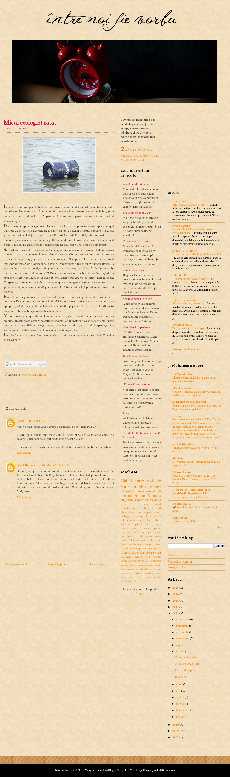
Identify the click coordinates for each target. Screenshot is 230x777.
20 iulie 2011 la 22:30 (55, 465)
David (138, 536)
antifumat (125, 524)
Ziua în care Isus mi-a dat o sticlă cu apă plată (196, 254)
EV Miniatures (181, 503)
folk (130, 512)
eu (122, 499)
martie (124, 528)
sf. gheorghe (142, 568)
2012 (175, 607)
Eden (126, 413)
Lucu (149, 520)
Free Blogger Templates (115, 770)
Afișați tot (221, 526)
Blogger (140, 593)
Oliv (148, 560)
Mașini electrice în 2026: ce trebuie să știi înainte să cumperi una (194, 379)
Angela (140, 520)
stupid (157, 504)
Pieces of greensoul (184, 300)
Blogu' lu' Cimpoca (184, 250)
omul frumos (141, 528)
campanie (144, 540)
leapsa (147, 512)
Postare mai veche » (102, 564)
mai (178, 691)
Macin (158, 520)
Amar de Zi (179, 517)
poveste (132, 552)
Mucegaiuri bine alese (186, 349)
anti (158, 508)
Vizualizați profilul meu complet (139, 157)
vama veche (135, 576)
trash (43, 374)
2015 (175, 587)
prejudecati (126, 532)
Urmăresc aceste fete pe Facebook (190, 278)
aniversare (127, 504)
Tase (159, 560)
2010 (175, 724)
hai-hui (137, 544)
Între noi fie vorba (64, 770)
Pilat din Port (181, 275)
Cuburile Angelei (185, 657)
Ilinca (158, 536)
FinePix (139, 486)
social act (155, 568)
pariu (123, 568)
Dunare (148, 536)
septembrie (182, 638)
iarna (138, 512)
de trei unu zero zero (136, 491)
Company (167, 770)
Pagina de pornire (58, 564)
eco (24, 374)
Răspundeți (24, 453)
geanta (158, 564)
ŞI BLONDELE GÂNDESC (189, 402)
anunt (131, 564)
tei (132, 572)
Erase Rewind (181, 225)
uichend (126, 495)
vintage (148, 576)
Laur (130, 560)
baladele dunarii (129, 540)
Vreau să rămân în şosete (137, 299)
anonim (124, 564)
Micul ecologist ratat (187, 663)
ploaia (124, 552)
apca (137, 564)
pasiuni (157, 548)
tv (146, 556)
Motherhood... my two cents (187, 303)
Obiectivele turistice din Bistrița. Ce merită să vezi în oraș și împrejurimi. (196, 393)
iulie (179, 651)
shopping (151, 552)
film (129, 544)
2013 (175, 600)
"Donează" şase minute (136, 384)
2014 (175, 594)
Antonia (150, 532)
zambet (157, 576)
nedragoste (127, 516)
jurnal (130, 499)
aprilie (180, 697)
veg (142, 532)
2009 (175, 731)
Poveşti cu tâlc (177, 567)
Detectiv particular (179, 555)
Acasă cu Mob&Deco (136, 184)
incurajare (148, 544)
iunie (179, 684)
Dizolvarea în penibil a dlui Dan (189, 521)
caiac (143, 564)
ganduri (139, 495)
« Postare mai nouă (15, 564)
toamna (143, 504)
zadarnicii (142, 499)
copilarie (137, 524)
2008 (175, 737)
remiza (130, 568)
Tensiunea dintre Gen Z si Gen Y (190, 204)
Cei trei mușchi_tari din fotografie (190, 497)
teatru (129, 556)
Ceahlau (157, 556)
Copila (124, 560)
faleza (150, 564)
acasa (158, 516)
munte (157, 512)
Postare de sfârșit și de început (188, 328)
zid (134, 580)
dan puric (155, 540)
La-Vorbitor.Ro (182, 374)
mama (158, 544)
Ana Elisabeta (26, 465)
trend (136, 532)
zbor (130, 580)
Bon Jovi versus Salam (136, 356)
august (180, 645)
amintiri (137, 508)
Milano (136, 560)
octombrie (182, 632)
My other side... (182, 324)
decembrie (182, 619)
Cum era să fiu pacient (136, 241)
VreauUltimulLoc (183, 444)
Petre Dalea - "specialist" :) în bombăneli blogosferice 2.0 (191, 491)
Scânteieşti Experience (136, 327)
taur (159, 552)
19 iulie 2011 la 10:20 (39, 421)
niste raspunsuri (139, 548)
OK (143, 560)
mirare (131, 520)
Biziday (177, 416)
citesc (146, 508)
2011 (175, 613)
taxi (122, 556)
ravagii (140, 516)
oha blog (178, 458)
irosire (157, 524)
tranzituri (138, 556)
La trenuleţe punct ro (187, 670)
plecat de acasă (182, 388)
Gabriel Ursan (181, 472)
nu (150, 548)
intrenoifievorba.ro (134, 270)
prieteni (141, 552)
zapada (124, 580)
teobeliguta (149, 572)
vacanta (155, 499)
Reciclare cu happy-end (137, 213)
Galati (32, 374)
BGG (158, 532)
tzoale (123, 576)
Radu (20, 420)
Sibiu (153, 560)
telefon (138, 572)
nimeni (124, 548)
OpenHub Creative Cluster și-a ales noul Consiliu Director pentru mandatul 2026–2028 (194, 479)
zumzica (126, 508)
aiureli (156, 491)
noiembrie (182, 626)
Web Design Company (141, 770)
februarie (181, 710)
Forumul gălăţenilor (180, 561)
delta (123, 544)
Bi (150, 556)
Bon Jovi (127, 536)
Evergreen (179, 201)
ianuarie (181, 717)
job (123, 520)
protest (154, 486)
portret (157, 528)
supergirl (125, 572)
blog (123, 512)
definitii (148, 524)
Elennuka (154, 495)
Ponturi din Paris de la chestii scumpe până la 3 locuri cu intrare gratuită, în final (196, 407)
